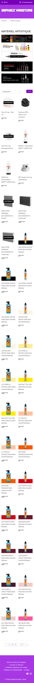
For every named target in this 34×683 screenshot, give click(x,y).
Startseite (4, 20)
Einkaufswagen (27, 2)
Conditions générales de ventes (16, 667)
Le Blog (26, 670)
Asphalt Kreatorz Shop (18, 679)
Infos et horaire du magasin (16, 662)
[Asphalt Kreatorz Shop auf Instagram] (31, 674)
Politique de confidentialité (13, 670)
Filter (29, 91)
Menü (6, 2)
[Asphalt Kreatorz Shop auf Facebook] (27, 674)
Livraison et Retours (16, 665)
